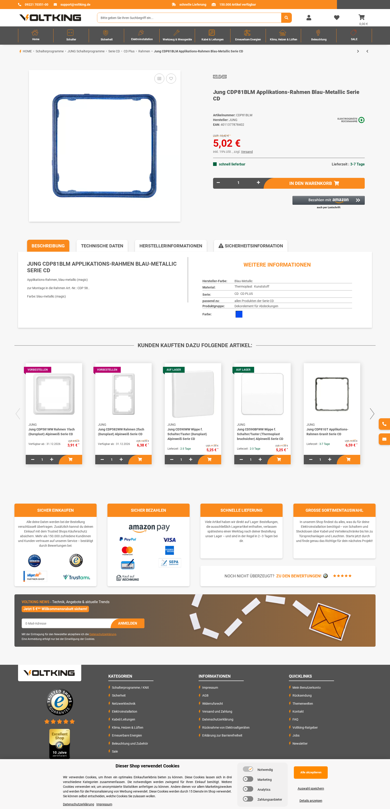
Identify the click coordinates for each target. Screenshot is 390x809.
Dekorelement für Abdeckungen (256, 306)
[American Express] (169, 550)
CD (236, 293)
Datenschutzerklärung (102, 634)
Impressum (210, 687)
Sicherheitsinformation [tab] (253, 246)
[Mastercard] (127, 550)
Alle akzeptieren (310, 772)
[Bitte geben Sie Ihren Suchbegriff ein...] (286, 18)
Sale (115, 751)
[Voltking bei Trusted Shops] (76, 561)
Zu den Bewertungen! (298, 576)
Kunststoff (261, 286)
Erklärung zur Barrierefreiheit (222, 735)
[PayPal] (127, 538)
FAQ (295, 719)
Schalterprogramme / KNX (130, 687)
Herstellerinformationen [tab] (170, 246)
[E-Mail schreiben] (384, 439)
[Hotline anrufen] (384, 424)
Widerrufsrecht (212, 703)
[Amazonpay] (148, 527)
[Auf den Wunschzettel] (171, 79)
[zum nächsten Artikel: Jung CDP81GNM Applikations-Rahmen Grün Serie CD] (358, 51)
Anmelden (127, 623)
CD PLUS (246, 293)
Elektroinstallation (124, 711)
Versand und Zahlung (217, 711)
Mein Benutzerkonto (306, 687)
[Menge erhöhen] (258, 183)
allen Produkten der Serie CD (254, 301)
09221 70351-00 (36, 4)
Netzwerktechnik (123, 703)
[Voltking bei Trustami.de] (76, 576)
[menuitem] (35, 35)
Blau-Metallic (243, 281)
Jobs (295, 735)
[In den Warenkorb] (18, 62)
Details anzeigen (310, 800)
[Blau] (239, 314)
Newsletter (300, 743)
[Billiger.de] (35, 577)
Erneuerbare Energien (127, 735)
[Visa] (169, 539)
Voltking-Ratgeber (305, 727)
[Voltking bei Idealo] (35, 560)
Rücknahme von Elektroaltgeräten (226, 727)
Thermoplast (243, 286)
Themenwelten (302, 703)
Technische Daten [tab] (102, 246)
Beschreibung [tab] (48, 246)
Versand (247, 151)
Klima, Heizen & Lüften (127, 727)
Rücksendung (302, 695)
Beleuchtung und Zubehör (130, 743)
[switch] (248, 769)
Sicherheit (119, 695)
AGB (205, 695)
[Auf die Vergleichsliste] (159, 79)
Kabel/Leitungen (123, 719)
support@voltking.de (75, 4)
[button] (308, 17)
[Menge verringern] (218, 183)
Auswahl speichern (311, 788)
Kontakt (298, 711)
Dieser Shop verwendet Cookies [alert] (147, 766)
